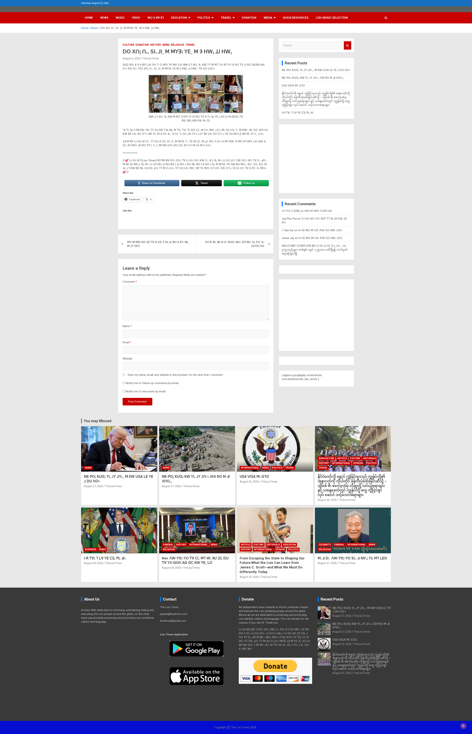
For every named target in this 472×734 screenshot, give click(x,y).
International (250, 467)
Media (268, 17)
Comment (130, 281)
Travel (226, 17)
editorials (369, 458)
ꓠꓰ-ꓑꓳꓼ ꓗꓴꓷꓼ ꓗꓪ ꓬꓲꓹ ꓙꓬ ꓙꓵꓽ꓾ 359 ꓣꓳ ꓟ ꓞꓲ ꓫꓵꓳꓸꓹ (313, 77)
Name (127, 326)
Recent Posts (332, 599)
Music (120, 17)
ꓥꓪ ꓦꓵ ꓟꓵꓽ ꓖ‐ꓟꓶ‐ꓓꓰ (318, 211)
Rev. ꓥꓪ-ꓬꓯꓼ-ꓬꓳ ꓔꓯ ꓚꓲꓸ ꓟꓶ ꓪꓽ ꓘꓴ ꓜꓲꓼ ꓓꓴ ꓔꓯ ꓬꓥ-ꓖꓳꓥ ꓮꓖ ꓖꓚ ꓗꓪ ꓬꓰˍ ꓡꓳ (195, 560)
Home (89, 17)
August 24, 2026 (93, 563)
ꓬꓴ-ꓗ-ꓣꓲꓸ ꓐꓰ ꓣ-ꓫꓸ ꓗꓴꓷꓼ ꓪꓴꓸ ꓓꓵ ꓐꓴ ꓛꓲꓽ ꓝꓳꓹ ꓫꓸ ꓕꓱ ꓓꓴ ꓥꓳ (234, 244)
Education (179, 17)
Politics (203, 17)
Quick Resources (295, 17)
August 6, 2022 (131, 58)
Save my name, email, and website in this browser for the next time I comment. (175, 374)
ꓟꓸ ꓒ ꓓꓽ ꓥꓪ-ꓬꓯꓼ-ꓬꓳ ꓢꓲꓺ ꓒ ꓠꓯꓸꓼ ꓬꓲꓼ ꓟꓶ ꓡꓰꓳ (352, 558)
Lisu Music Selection (332, 17)
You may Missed (97, 421)
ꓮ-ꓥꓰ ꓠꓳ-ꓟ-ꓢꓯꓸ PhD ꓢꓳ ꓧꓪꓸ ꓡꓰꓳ (320, 230)
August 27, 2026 (93, 486)
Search (347, 45)
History (155, 44)
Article (342, 458)
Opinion (358, 463)
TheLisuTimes (150, 58)
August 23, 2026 (249, 576)
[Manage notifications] (463, 726)
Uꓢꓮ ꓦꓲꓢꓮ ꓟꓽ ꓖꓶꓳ (293, 85)
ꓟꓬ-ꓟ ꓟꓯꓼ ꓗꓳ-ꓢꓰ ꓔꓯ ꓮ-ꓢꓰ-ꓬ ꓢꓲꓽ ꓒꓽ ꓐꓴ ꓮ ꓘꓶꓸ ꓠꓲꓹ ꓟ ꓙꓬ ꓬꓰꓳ (157, 244)
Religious (177, 44)
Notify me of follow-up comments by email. (152, 383)
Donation (249, 17)
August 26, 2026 (249, 481)
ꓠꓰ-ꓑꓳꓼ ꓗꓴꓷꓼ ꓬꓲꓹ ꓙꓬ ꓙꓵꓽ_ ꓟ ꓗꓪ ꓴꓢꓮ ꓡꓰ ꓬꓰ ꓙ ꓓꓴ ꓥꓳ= (316, 70)
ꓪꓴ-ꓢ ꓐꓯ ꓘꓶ (156, 17)
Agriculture (326, 458)
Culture (128, 44)
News (104, 17)
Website (127, 358)
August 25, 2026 (327, 499)
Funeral (168, 544)
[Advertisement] (316, 157)
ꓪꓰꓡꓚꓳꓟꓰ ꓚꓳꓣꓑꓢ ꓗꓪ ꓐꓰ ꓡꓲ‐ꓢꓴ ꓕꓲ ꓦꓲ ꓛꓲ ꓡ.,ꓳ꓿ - (312, 245)
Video (136, 17)
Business (90, 549)
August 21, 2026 (327, 563)
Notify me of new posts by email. (146, 391)
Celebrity (325, 544)
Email (127, 342)
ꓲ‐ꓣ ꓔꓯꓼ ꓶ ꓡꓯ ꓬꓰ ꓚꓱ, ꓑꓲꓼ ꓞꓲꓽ (298, 112)
